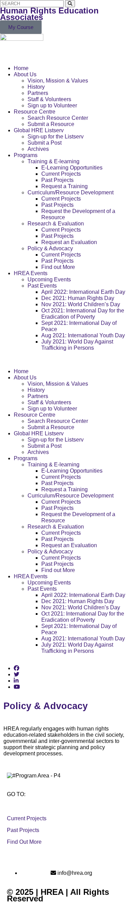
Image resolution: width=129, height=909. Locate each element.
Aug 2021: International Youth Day (83, 335)
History (36, 87)
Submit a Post (45, 143)
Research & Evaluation (56, 223)
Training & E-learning (53, 161)
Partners (38, 93)
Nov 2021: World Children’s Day (80, 304)
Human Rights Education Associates (49, 14)
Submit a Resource (51, 124)
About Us (25, 74)
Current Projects (61, 174)
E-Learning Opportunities (72, 168)
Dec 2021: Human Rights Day (77, 298)
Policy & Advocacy (50, 248)
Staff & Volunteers (49, 99)
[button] (64, 360)
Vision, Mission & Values (58, 81)
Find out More (58, 267)
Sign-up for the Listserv (56, 136)
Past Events (42, 286)
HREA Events (30, 273)
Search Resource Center (58, 118)
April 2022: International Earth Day (83, 292)
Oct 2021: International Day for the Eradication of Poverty (82, 314)
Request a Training (64, 186)
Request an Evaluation (69, 242)
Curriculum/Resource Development (71, 192)
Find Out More (24, 842)
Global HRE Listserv (39, 130)
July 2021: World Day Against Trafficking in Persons (77, 345)
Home (21, 68)
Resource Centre (34, 112)
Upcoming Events (49, 279)
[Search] (70, 3)
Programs (25, 155)
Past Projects (57, 180)
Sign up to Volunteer (52, 105)
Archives (38, 149)
